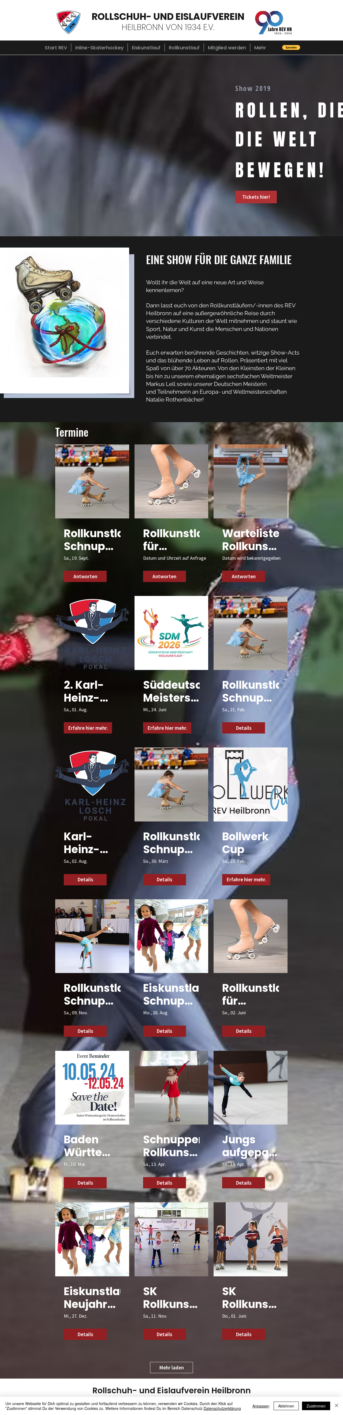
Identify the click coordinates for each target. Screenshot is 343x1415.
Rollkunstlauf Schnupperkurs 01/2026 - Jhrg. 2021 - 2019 (250, 691)
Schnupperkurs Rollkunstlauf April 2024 (171, 1146)
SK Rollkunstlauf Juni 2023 (250, 1298)
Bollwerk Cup (245, 843)
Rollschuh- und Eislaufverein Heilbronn (171, 1390)
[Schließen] (336, 1406)
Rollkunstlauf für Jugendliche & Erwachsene (171, 540)
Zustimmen (316, 1406)
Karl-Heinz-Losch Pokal (82, 843)
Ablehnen (286, 1406)
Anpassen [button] (260, 1406)
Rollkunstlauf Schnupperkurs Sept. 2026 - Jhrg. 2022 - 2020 (92, 540)
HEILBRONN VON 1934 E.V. (168, 27)
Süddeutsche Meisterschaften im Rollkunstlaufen (171, 691)
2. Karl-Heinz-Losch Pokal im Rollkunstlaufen (92, 691)
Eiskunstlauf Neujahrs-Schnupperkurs (92, 1298)
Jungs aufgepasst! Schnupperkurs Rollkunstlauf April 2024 (250, 1146)
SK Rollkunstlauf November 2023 (171, 1298)
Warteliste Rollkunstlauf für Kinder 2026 (250, 540)
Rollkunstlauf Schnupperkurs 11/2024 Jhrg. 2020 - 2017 (92, 994)
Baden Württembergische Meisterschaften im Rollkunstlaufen (92, 1146)
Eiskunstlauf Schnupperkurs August (171, 994)
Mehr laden (171, 1367)
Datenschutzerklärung (222, 1408)
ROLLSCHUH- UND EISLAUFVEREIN (168, 16)
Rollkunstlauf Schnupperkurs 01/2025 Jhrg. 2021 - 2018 (171, 843)
